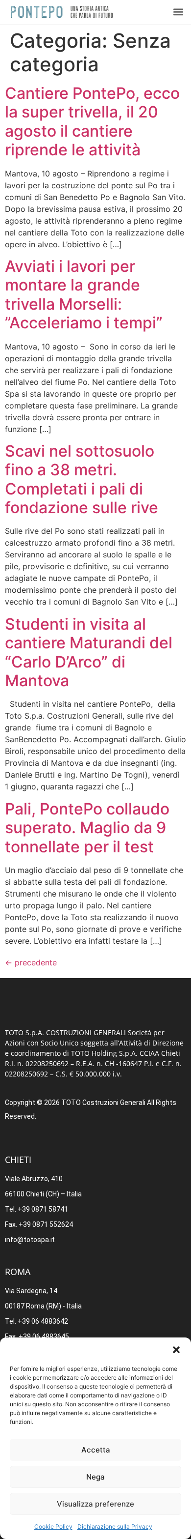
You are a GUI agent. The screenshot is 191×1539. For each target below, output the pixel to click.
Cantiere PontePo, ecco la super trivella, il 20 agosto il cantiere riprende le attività (92, 121)
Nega (95, 1476)
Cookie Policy (53, 1526)
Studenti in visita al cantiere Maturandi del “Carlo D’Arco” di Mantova (88, 652)
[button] (176, 1350)
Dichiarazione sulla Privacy (114, 1526)
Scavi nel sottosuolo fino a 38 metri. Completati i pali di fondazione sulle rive (81, 479)
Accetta (95, 1449)
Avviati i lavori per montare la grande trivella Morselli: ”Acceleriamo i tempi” (84, 294)
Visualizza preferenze (95, 1504)
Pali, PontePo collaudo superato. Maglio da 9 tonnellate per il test (87, 827)
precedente (31, 962)
